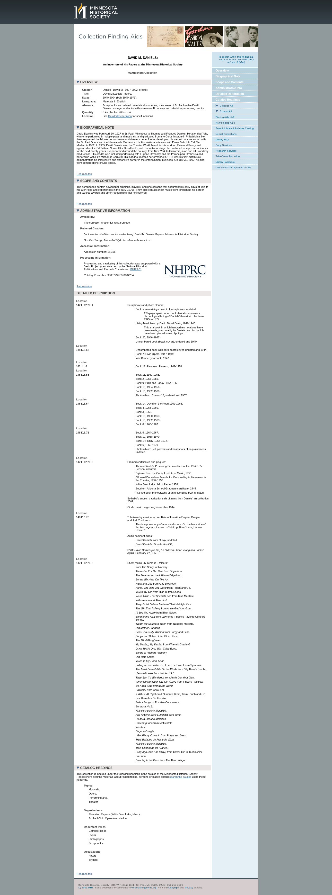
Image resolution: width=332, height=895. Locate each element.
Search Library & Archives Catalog (235, 128)
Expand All (225, 111)
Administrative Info (229, 88)
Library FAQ (222, 139)
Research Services (226, 150)
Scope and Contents (230, 82)
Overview (222, 70)
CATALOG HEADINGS (96, 768)
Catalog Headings (228, 99)
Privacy (189, 887)
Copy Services (224, 145)
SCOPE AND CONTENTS (98, 181)
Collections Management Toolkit (233, 167)
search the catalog (180, 776)
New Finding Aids (225, 122)
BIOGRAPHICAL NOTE (97, 127)
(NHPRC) (135, 269)
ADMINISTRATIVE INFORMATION (105, 211)
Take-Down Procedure (228, 156)
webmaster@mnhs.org (144, 887)
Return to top (84, 173)
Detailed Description (120, 116)
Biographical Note (228, 76)
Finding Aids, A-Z (225, 117)
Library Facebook (225, 162)
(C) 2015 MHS (86, 887)
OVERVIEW (88, 82)
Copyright (173, 887)
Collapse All (226, 105)
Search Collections (226, 134)
